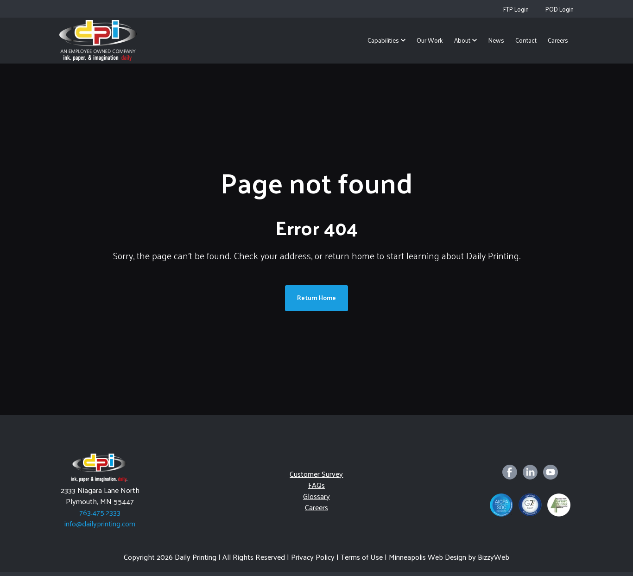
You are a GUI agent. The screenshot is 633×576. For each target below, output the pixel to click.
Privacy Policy (313, 556)
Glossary (316, 496)
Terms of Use (362, 556)
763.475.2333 (99, 512)
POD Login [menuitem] (559, 9)
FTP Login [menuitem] (516, 9)
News (496, 40)
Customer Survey (316, 473)
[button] (386, 40)
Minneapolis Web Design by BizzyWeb (449, 556)
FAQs (316, 485)
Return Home (316, 297)
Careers (558, 40)
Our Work (430, 40)
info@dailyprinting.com (99, 523)
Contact (526, 40)
